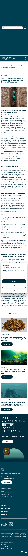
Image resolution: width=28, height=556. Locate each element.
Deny (14, 290)
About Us (3, 505)
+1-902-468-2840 (7, 496)
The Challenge (5, 508)
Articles (14, 65)
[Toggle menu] (25, 28)
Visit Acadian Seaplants (7, 542)
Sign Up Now (6, 482)
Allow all (14, 281)
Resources (8, 65)
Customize (13, 285)
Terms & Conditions (6, 548)
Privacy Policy (5, 546)
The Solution (4, 511)
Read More (7, 344)
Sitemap (3, 544)
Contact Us (7, 441)
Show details (21, 277)
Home (2, 65)
